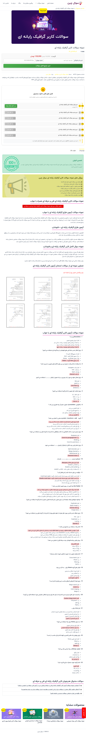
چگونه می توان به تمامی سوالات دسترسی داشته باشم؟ (65, 693)
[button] (43, 686)
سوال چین (48, 74)
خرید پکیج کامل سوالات (43, 66)
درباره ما (13, 3)
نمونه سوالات (40, 3)
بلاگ (19, 3)
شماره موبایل (38, 60)
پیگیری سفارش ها (28, 3)
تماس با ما (6, 3)
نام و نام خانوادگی (78, 60)
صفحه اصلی (50, 3)
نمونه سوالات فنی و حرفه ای (61, 74)
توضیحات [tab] (81, 151)
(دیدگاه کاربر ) (73, 51)
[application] (36, 3)
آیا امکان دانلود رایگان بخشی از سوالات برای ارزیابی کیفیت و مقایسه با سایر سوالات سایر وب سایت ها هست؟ (50, 690)
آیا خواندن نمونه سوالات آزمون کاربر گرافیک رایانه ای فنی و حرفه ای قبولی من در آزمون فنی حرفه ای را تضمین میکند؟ (49, 686)
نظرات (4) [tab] (73, 151)
